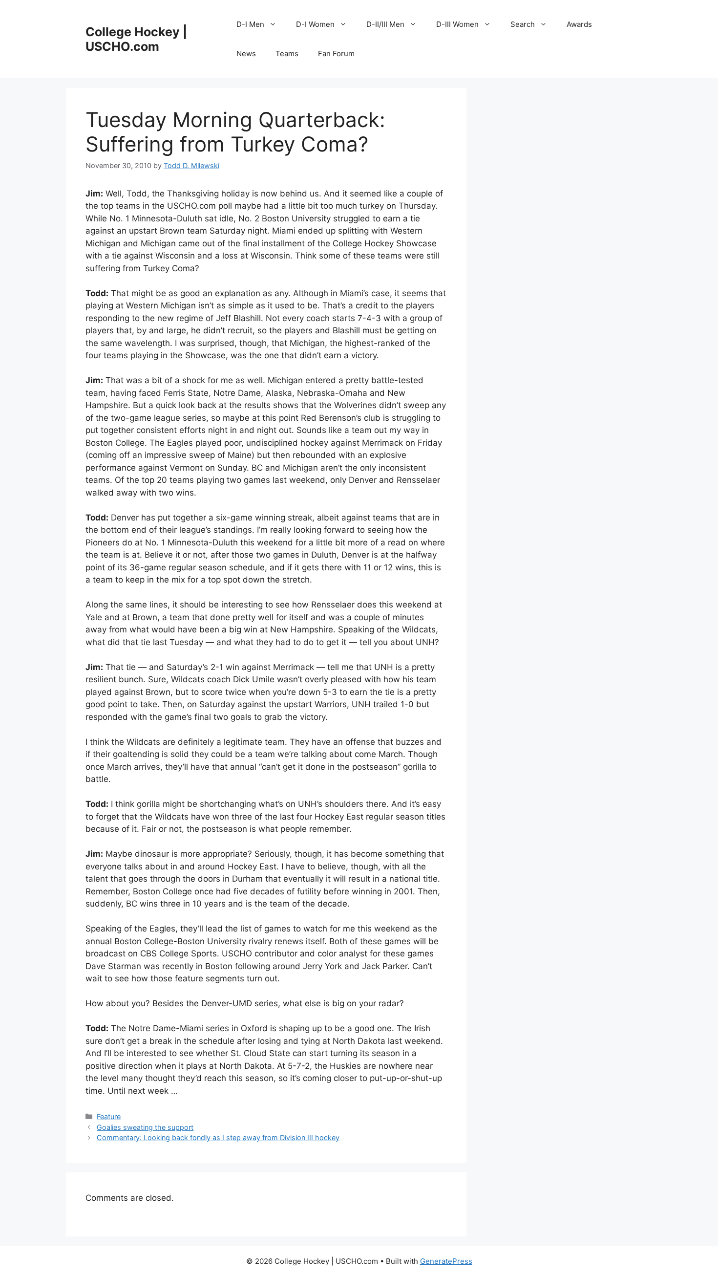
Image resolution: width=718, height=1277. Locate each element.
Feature (109, 1116)
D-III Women (457, 24)
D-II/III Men (385, 24)
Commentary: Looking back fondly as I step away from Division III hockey (218, 1137)
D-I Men (250, 24)
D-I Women (315, 24)
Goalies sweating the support (145, 1127)
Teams (286, 53)
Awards (579, 24)
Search (522, 24)
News (246, 53)
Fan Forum (336, 53)
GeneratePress (446, 1261)
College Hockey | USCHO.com (136, 39)
